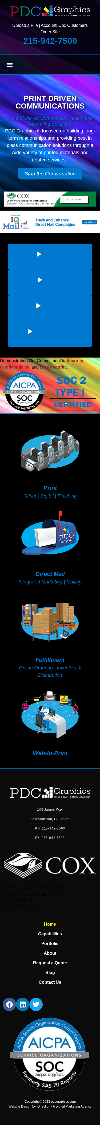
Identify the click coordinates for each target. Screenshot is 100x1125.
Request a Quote (50, 963)
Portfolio (50, 943)
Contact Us (50, 982)
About (50, 953)
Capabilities (50, 934)
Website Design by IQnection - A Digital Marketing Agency (50, 1106)
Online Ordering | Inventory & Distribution (50, 667)
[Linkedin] (22, 1004)
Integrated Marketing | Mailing (50, 578)
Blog (50, 972)
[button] (9, 64)
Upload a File (25, 25)
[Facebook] (9, 1004)
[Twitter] (36, 1004)
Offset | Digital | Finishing (50, 492)
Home (50, 924)
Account (48, 25)
